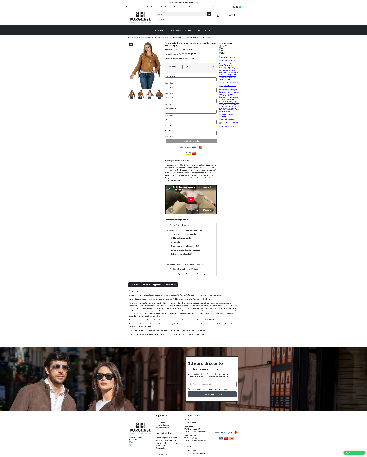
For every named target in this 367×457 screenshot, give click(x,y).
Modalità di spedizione (164, 425)
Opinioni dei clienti (163, 422)
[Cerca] (209, 14)
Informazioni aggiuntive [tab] (152, 285)
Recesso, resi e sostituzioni (166, 440)
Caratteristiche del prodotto (180, 225)
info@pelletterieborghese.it (194, 453)
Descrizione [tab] (135, 285)
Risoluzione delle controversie (167, 443)
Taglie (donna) (174, 66)
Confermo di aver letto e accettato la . (208, 389)
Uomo (160, 30)
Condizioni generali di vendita (167, 438)
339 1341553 (130, 7)
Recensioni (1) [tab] (170, 285)
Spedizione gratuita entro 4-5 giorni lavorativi (186, 264)
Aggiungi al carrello (191, 141)
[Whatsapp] (240, 7)
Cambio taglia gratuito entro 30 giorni (184, 269)
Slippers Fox (189, 30)
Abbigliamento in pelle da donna (142, 37)
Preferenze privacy (163, 454)
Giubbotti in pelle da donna (163, 37)
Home (154, 30)
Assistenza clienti (210, 7)
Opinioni (206, 30)
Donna (169, 30)
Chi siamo (159, 420)
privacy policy (222, 389)
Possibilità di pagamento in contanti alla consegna (188, 274)
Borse (178, 30)
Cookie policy (161, 448)
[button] (190, 225)
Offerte (199, 30)
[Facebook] (234, 7)
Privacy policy (161, 445)
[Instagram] (237, 7)
